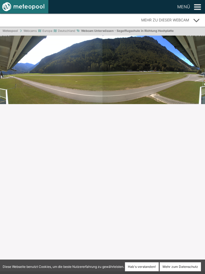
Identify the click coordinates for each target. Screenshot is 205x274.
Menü (183, 6)
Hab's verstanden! (142, 267)
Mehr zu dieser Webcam (165, 20)
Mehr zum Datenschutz (180, 267)
